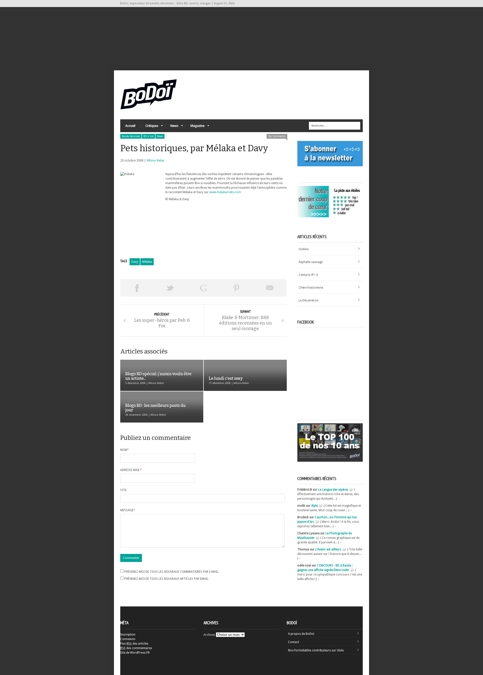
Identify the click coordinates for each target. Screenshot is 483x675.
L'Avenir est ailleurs (328, 549)
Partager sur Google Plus (203, 288)
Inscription (127, 634)
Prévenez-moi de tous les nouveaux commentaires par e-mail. (171, 572)
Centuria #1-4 (308, 275)
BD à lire (148, 136)
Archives (209, 635)
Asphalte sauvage (311, 262)
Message (127, 510)
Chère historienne (311, 287)
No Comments (277, 136)
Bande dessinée (131, 136)
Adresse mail (131, 470)
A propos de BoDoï (301, 634)
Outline (303, 249)
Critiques (149, 127)
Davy (134, 262)
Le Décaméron (308, 300)
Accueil (130, 126)
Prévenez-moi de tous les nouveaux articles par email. (166, 579)
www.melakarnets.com (225, 192)
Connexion (127, 639)
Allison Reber (156, 160)
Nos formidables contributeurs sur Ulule (316, 650)
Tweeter (170, 288)
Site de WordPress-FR (135, 652)
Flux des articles (134, 643)
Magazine (195, 127)
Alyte (314, 505)
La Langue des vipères (333, 489)
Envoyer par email (270, 288)
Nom (124, 450)
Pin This (236, 288)
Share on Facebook (136, 288)
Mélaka (147, 262)
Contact (293, 642)
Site (123, 490)
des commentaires (136, 648)
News (171, 127)
